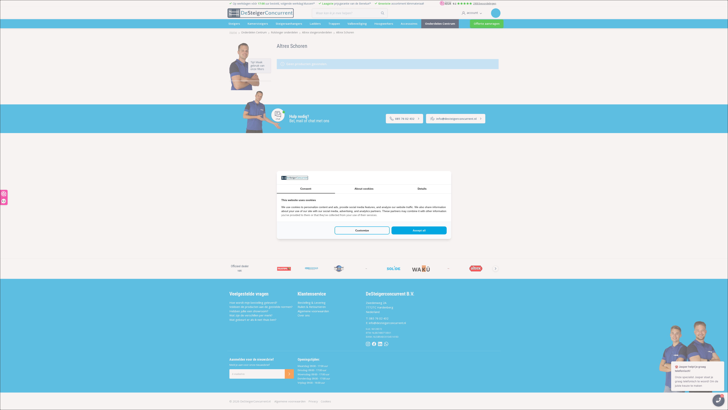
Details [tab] (422, 188)
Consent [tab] (305, 188)
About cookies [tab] (364, 188)
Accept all (419, 230)
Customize (362, 230)
